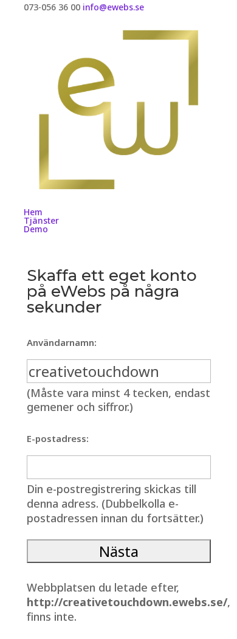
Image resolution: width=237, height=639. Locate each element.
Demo (36, 229)
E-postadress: (58, 438)
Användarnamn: (62, 342)
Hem (33, 212)
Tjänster (41, 220)
